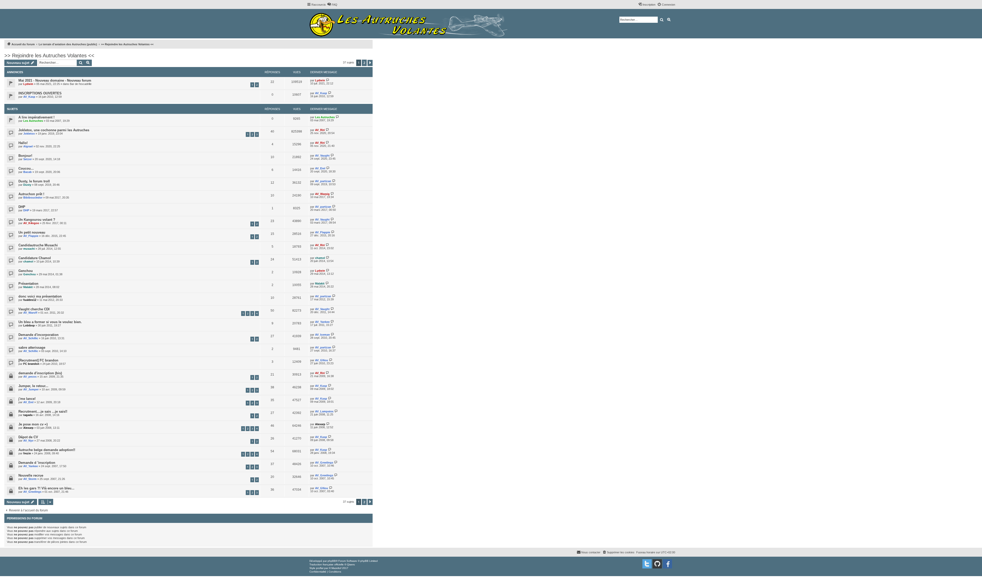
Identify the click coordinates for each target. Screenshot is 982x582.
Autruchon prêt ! (31, 194)
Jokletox (29, 133)
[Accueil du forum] (410, 23)
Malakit (28, 287)
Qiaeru (351, 564)
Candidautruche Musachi (38, 245)
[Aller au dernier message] (328, 80)
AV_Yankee (322, 321)
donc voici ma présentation (40, 296)
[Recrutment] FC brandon (38, 360)
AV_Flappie (30, 235)
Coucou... (26, 168)
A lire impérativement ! (36, 117)
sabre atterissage (31, 347)
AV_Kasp (29, 96)
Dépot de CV (28, 437)
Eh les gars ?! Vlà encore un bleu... (46, 488)
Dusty (27, 184)
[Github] (657, 563)
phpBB (332, 560)
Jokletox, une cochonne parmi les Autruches (53, 130)
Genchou (25, 271)
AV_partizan (323, 181)
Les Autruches (33, 120)
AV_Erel (320, 168)
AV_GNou (321, 360)
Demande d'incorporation (38, 335)
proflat (319, 568)
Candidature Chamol (34, 258)
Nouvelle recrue (30, 475)
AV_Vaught (322, 155)
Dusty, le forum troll (34, 181)
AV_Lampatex (324, 411)
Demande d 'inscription (36, 463)
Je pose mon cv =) (33, 424)
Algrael (28, 146)
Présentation (28, 283)
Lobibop (29, 325)
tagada (27, 414)
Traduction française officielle (326, 564)
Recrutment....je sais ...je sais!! (42, 411)
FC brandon (31, 363)
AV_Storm (30, 478)
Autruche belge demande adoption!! (46, 450)
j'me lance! (27, 399)
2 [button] (364, 62)
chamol (28, 261)
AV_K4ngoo (31, 223)
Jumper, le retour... (33, 386)
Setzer (27, 159)
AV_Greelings (324, 462)
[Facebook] (667, 563)
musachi (29, 248)
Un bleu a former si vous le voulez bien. (50, 322)
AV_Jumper (31, 389)
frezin (27, 453)
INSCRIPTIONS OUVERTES (40, 93)
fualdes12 (29, 299)
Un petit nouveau (31, 232)
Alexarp (28, 427)
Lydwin (28, 83)
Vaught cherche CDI (34, 309)
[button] (370, 63)
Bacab (27, 171)
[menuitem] (332, 5)
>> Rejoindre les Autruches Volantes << (49, 55)
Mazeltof (336, 568)
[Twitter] (647, 563)
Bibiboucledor (32, 197)
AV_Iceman (322, 334)
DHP (21, 207)
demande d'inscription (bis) (40, 373)
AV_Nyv (28, 440)
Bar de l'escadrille (81, 83)
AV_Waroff (30, 312)
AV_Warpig (322, 193)
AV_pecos (30, 376)
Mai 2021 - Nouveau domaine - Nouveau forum (54, 80)
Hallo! (23, 143)
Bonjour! (25, 156)
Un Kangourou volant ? (36, 220)
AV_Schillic (30, 338)
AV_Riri (320, 129)
